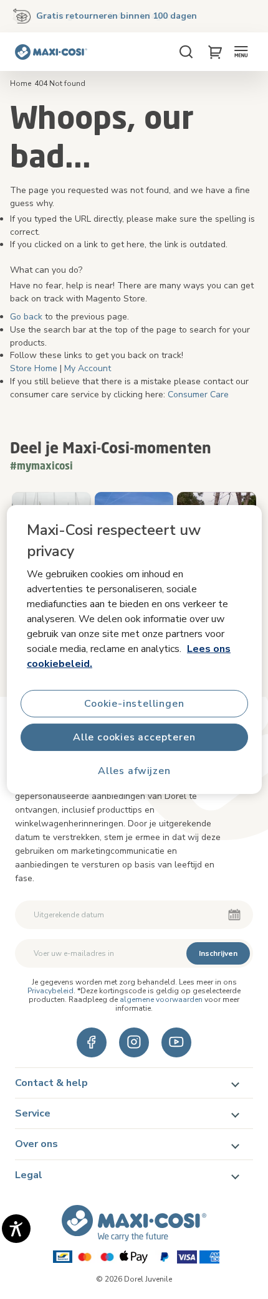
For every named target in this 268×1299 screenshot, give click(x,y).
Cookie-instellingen (134, 704)
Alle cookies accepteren (134, 737)
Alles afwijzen (134, 771)
